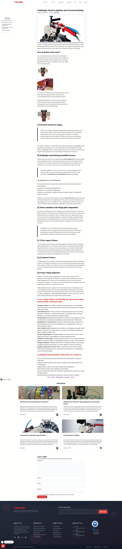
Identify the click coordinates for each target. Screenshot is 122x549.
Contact (86, 2)
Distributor (69, 2)
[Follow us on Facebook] (15, 537)
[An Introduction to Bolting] (83, 426)
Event (75, 2)
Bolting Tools (56, 12)
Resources (61, 2)
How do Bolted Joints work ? (7, 20)
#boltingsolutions (59, 377)
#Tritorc (72, 377)
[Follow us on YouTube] (25, 537)
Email (39, 483)
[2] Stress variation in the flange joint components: (7, 28)
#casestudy (67, 377)
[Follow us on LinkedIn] (18, 537)
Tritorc (59, 125)
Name (39, 478)
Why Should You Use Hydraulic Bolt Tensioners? (34, 402)
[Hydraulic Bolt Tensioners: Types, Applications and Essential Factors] (83, 392)
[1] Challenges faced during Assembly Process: (6, 25)
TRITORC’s (45, 149)
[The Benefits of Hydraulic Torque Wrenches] (39, 426)
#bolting (52, 377)
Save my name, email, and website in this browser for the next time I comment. (56, 494)
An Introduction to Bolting (71, 435)
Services (53, 2)
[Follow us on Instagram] (22, 537)
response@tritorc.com (80, 528)
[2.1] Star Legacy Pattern (6, 30)
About (80, 2)
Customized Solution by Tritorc (7, 22)
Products (45, 2)
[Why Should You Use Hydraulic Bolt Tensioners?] (39, 392)
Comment (40, 460)
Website (39, 489)
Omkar (9, 379)
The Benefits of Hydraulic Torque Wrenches (33, 435)
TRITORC (78, 145)
